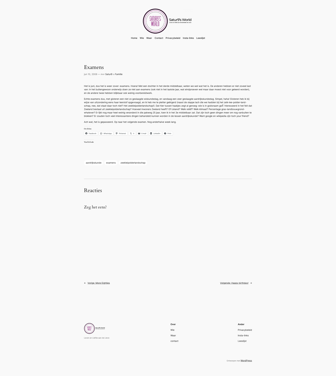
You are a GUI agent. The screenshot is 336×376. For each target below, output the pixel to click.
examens (111, 162)
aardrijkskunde (93, 162)
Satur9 (108, 74)
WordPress (246, 360)
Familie (118, 74)
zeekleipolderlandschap (132, 162)
